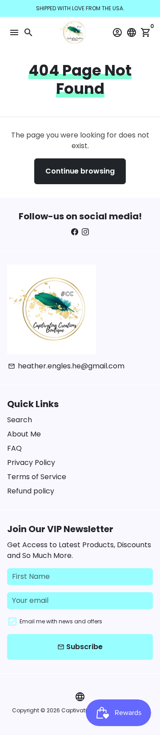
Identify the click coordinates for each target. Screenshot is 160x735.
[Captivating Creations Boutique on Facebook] (74, 232)
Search (19, 420)
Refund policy (30, 491)
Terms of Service (36, 477)
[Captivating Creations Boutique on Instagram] (85, 232)
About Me (24, 434)
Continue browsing (80, 171)
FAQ (14, 448)
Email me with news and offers (61, 621)
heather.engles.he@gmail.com (66, 366)
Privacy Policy (31, 462)
